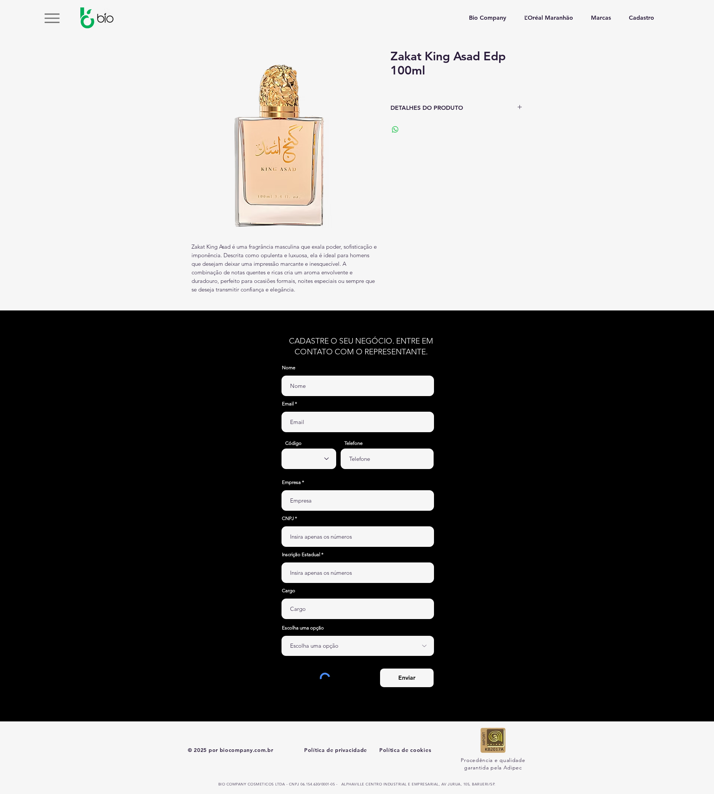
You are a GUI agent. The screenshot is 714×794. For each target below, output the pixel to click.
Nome (288, 367)
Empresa (291, 482)
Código (293, 443)
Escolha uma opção (303, 627)
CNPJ (288, 518)
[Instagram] (699, 402)
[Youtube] (699, 387)
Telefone (353, 443)
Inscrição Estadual (301, 554)
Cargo (288, 590)
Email (288, 403)
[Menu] (52, 18)
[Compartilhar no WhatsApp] (395, 129)
